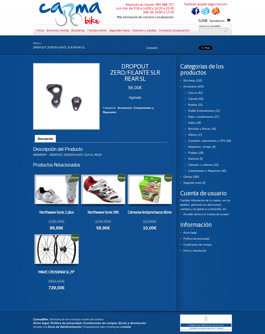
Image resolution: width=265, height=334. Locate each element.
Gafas (191, 122)
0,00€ (212, 20)
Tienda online (97, 30)
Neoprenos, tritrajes (200, 146)
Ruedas (192, 104)
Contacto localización (174, 30)
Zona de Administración (65, 326)
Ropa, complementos (201, 116)
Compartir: (152, 47)
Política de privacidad (196, 238)
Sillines (192, 134)
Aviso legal (190, 232)
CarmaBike (40, 319)
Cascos (192, 92)
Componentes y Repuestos (204, 170)
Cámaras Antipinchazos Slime (150, 212)
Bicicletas (78, 30)
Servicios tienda (58, 30)
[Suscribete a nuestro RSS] (215, 14)
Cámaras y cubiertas (200, 164)
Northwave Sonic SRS (103, 212)
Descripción (45, 138)
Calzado (193, 98)
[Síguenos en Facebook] (195, 14)
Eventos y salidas (144, 30)
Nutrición (193, 158)
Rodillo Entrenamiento (201, 110)
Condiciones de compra (197, 244)
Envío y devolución (194, 250)
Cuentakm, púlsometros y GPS (207, 140)
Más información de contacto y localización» (145, 17)
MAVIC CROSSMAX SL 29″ (56, 272)
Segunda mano (119, 30)
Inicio (40, 30)
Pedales (193, 152)
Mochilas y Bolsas (199, 128)
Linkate (125, 326)
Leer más (60, 190)
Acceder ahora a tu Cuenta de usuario (206, 214)
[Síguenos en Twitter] (205, 14)
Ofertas (187, 176)
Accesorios (125, 107)
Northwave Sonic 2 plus (56, 212)
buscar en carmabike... (210, 26)
